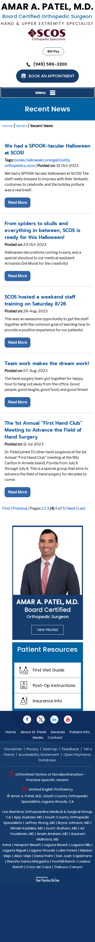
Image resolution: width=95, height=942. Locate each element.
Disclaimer (13, 749)
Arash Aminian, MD (52, 833)
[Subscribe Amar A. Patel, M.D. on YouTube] (68, 719)
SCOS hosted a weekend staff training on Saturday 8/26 (40, 300)
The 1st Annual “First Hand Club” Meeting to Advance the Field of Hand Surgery (44, 430)
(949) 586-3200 (50, 64)
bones (19, 160)
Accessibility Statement (39, 754)
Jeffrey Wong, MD (40, 822)
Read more (17, 202)
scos (31, 165)
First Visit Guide (48, 670)
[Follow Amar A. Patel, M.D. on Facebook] (27, 719)
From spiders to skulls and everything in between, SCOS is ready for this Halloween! (42, 230)
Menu (41, 92)
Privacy (32, 749)
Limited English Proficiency (51, 789)
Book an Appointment (51, 76)
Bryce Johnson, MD (73, 822)
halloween (35, 160)
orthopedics (15, 165)
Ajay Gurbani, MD (28, 817)
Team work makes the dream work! (47, 363)
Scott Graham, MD (61, 828)
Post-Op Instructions (54, 685)
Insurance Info (47, 701)
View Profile (47, 629)
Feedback (70, 749)
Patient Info (80, 732)
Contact (55, 737)
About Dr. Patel (33, 732)
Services (58, 732)
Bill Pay (53, 51)
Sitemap (50, 749)
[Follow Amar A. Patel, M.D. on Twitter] (41, 719)
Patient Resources (47, 649)
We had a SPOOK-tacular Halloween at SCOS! (47, 149)
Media (21, 125)
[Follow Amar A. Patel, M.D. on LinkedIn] (54, 719)
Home (7, 125)
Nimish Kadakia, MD (27, 828)
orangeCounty (57, 160)
